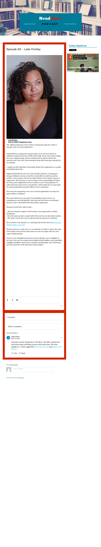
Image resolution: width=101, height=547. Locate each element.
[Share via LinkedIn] (17, 300)
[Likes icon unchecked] (12, 353)
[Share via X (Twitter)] (12, 300)
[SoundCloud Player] (83, 63)
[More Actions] (61, 337)
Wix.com (21, 377)
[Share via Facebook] (7, 300)
